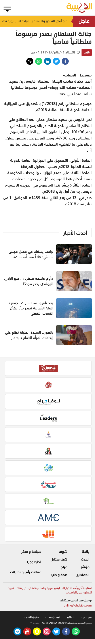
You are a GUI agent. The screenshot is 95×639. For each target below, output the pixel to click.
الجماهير (82, 575)
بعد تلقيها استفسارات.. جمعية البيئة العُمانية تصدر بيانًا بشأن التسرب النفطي (31, 308)
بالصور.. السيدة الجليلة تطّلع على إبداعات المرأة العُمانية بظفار (29, 335)
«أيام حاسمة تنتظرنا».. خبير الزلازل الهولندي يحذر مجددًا (28, 281)
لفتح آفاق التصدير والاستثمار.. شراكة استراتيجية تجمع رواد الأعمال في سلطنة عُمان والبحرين (34, 21)
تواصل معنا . (52, 617)
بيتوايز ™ (35, 623)
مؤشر (84, 567)
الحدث (85, 559)
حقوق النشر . (31, 617)
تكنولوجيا (34, 562)
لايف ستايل (59, 559)
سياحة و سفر (31, 552)
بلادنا (87, 52)
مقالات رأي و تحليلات (25, 572)
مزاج (64, 567)
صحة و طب (59, 575)
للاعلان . (70, 617)
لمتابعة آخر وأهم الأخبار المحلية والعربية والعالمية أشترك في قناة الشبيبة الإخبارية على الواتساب (50, 590)
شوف (63, 552)
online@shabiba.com (78, 605)
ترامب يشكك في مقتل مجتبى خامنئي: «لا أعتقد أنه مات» (31, 254)
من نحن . (86, 617)
